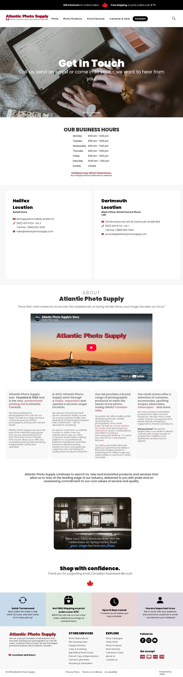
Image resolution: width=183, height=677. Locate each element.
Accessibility (111, 672)
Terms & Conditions (92, 672)
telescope (150, 431)
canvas (116, 425)
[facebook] (143, 641)
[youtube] (155, 641)
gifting (102, 445)
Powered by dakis (165, 673)
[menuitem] (55, 18)
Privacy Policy (73, 672)
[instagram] (149, 641)
